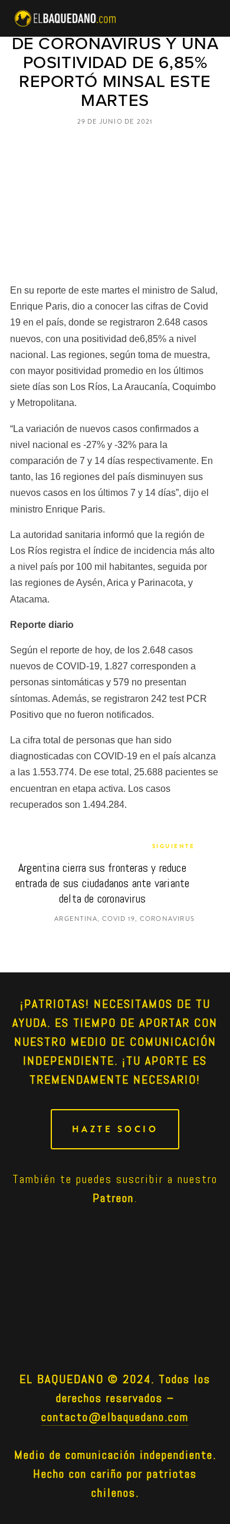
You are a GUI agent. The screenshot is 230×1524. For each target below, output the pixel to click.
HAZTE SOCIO (115, 1129)
